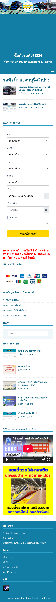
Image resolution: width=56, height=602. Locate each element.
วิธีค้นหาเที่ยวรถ (11, 300)
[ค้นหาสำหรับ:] (28, 333)
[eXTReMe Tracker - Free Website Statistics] (6, 589)
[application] (28, 449)
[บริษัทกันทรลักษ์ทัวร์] (9, 419)
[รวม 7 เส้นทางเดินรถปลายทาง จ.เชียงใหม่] (9, 404)
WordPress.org (9, 572)
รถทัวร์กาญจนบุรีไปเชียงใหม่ (32, 104)
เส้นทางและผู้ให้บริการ (14, 305)
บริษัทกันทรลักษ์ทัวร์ (27, 413)
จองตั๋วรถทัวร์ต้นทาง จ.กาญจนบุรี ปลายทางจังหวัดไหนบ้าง (34, 88)
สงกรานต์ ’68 (24, 366)
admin (40, 93)
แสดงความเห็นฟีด (11, 567)
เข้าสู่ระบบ (7, 557)
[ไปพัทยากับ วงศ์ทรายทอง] (9, 357)
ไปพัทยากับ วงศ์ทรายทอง (29, 350)
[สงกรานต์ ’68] (9, 372)
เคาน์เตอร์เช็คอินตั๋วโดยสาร (16, 310)
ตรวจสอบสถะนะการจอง (14, 315)
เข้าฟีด (6, 562)
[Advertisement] (28, 31)
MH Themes (45, 598)
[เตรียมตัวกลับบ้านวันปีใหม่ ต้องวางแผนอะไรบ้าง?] (9, 388)
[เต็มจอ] (48, 459)
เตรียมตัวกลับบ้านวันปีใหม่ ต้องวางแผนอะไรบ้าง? (32, 383)
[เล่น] (7, 459)
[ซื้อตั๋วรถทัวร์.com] (28, 12)
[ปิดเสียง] (43, 459)
